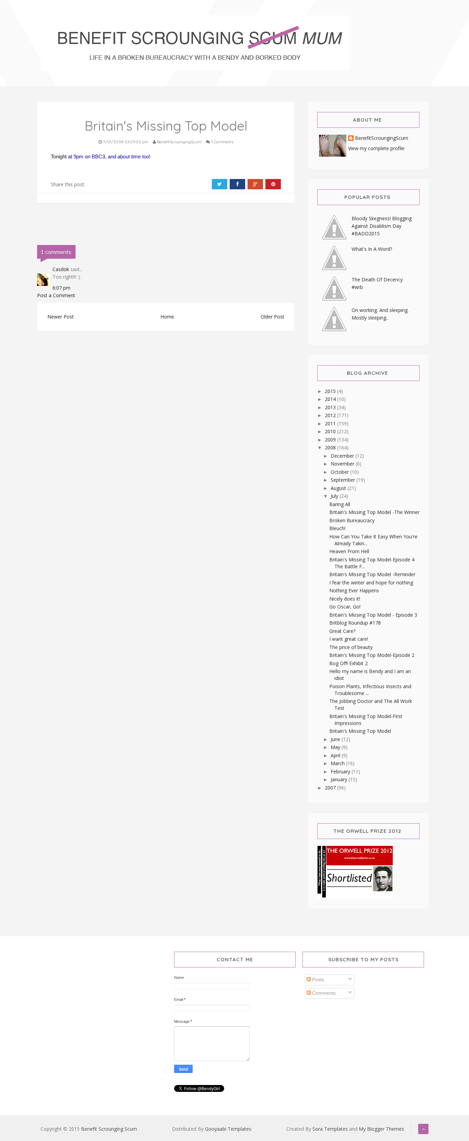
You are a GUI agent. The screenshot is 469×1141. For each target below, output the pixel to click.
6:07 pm (61, 287)
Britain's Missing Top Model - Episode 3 (373, 615)
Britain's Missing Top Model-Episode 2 (371, 655)
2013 (331, 407)
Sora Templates (330, 1129)
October (340, 472)
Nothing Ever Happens (354, 590)
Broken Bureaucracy (352, 520)
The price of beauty (351, 647)
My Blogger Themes (381, 1129)
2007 (331, 787)
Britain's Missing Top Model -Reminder (372, 574)
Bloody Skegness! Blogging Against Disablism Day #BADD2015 (382, 226)
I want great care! (348, 639)
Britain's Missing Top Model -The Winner (374, 512)
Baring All (339, 504)
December (343, 455)
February (341, 771)
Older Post (272, 316)
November (343, 463)
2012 (331, 415)
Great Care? (342, 631)
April (336, 755)
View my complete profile (376, 148)
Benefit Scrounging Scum (109, 1129)
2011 (331, 423)
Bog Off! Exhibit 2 (348, 663)
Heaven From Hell (349, 551)
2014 (331, 399)
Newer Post (60, 316)
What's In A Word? (372, 249)
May (336, 747)
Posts (317, 979)
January (339, 779)
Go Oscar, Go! (345, 606)
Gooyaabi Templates (228, 1129)
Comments (323, 993)
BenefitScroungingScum (381, 138)
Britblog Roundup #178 (355, 622)
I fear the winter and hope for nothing (371, 582)
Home (167, 316)
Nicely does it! (344, 598)
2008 (331, 447)
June (336, 739)
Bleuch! (337, 528)
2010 (331, 431)
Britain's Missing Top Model (360, 731)
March (338, 763)
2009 (331, 439)
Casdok (61, 269)
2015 (331, 391)
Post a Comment (56, 295)
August (339, 488)
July (335, 496)
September (343, 480)
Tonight (59, 156)
